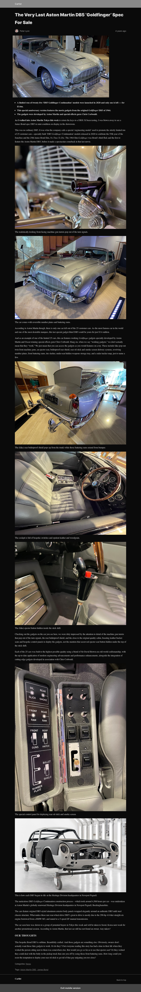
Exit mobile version (71, 988)
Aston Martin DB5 (28, 969)
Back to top (121, 980)
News (28, 964)
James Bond (42, 969)
